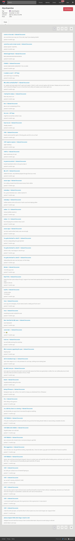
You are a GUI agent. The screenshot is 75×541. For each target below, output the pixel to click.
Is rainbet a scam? (8, 73)
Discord (71, 539)
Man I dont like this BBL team (11, 320)
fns (5, 399)
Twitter (65, 539)
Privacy (8, 539)
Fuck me (6, 339)
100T (5, 468)
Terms (13, 539)
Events (54, 2)
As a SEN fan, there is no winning (12, 408)
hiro (5, 103)
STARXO (6, 63)
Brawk (5, 379)
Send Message (68, 9)
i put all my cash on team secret (12, 44)
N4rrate (6, 267)
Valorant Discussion (20, 34)
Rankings (61, 2)
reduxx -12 (6, 209)
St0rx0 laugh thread (9, 53)
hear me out (7, 123)
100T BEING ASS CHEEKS (10, 427)
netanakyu (6, 190)
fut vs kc (6, 113)
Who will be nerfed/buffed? (11, 82)
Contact (4, 539)
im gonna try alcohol (9, 161)
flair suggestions (8, 447)
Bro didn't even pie (8, 368)
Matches (48, 2)
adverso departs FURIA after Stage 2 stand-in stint (17, 517)
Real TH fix (7, 276)
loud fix (6, 289)
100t (5, 132)
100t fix (6, 151)
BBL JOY (6, 171)
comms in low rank (8, 34)
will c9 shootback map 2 (10, 358)
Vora (5, 301)
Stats (67, 2)
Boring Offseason (8, 389)
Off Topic (17, 73)
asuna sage (7, 180)
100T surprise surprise (10, 142)
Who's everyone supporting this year (13, 349)
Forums (41, 2)
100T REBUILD (7, 418)
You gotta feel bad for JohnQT (11, 238)
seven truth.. (7, 330)
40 (71, 28)
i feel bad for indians (9, 94)
